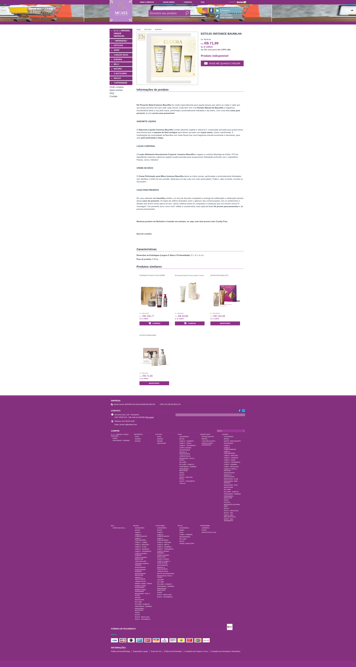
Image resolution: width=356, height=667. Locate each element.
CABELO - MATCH (163, 544)
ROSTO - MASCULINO (231, 510)
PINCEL (182, 473)
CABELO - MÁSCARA (231, 455)
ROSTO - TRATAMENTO (187, 481)
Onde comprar (147, 2)
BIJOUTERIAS (228, 443)
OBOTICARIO (161, 443)
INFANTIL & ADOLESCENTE (184, 453)
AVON (116, 50)
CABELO (227, 445)
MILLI (116, 64)
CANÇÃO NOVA (121, 55)
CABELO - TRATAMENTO (187, 445)
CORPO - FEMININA (230, 464)
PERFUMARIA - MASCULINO (184, 469)
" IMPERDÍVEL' (121, 41)
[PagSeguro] (230, 627)
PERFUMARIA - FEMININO (121, 440)
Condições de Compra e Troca (196, 651)
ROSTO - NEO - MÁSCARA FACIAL (230, 516)
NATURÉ (137, 597)
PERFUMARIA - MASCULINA (229, 497)
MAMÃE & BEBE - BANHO (143, 583)
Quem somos (169, 2)
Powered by (237, 2)
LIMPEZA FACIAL (185, 456)
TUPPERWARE (120, 83)
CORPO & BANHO (185, 448)
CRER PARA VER (140, 561)
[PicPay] (114, 637)
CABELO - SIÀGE (229, 460)
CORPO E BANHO (163, 559)
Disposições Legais (140, 651)
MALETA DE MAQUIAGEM (165, 573)
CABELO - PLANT (141, 547)
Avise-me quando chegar (224, 63)
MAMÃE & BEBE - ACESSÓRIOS (141, 586)
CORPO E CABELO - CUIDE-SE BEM (164, 562)
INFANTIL (205, 439)
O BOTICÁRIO (120, 73)
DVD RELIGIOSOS (208, 436)
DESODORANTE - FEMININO (141, 570)
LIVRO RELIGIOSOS (208, 441)
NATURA (118, 69)
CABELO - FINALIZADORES (229, 452)
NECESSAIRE (228, 487)
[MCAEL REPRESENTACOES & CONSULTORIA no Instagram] (204, 10)
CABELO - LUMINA (141, 542)
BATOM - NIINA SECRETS (232, 441)
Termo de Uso (156, 651)
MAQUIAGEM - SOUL (231, 485)
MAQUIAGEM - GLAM (231, 479)
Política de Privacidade (173, 651)
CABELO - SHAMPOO (186, 441)
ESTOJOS (118, 45)
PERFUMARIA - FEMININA (232, 494)
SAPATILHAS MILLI (119, 528)
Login (222, 17)
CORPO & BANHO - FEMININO (141, 554)
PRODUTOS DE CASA (209, 532)
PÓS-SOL (227, 502)
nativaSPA (160, 579)
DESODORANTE (184, 450)
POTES (204, 530)
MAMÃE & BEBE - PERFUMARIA (141, 590)
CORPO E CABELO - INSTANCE (231, 469)
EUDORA (118, 59)
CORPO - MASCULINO (231, 466)
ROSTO (181, 475)
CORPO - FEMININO (186, 534)
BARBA (115, 438)
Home (139, 29)
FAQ (202, 2)
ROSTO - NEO (228, 513)
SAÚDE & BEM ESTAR (186, 543)
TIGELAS (182, 483)
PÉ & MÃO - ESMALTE (186, 464)
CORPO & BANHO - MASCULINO (141, 558)
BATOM (181, 439)
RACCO (117, 78)
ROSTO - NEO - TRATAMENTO (229, 519)
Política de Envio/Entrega (120, 651)
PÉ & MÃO (182, 462)
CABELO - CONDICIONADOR (230, 448)
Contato (188, 2)
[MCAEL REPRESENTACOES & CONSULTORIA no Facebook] (211, 10)
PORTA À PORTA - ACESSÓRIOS (207, 444)
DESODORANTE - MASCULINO (141, 574)
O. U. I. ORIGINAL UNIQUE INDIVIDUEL (122, 33)
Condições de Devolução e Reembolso (225, 651)
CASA (181, 532)
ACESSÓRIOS (184, 436)
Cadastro (229, 17)
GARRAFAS (205, 528)
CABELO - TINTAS (185, 443)
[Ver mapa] (150, 417)
